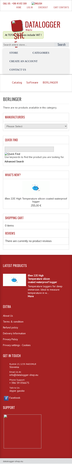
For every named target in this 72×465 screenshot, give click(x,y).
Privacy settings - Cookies (17, 345)
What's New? (13, 175)
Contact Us (17, 69)
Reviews (10, 233)
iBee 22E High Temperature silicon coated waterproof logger (36, 200)
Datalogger (42, 25)
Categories (40, 52)
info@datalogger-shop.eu (23, 375)
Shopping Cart (14, 218)
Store (13, 52)
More (31, 296)
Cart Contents (61, 7)
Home (18, 7)
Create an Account (23, 61)
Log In (30, 7)
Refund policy (10, 327)
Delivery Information (14, 333)
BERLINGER (50, 82)
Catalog (17, 82)
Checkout (43, 7)
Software (32, 82)
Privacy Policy (10, 339)
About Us (8, 315)
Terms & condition (13, 321)
